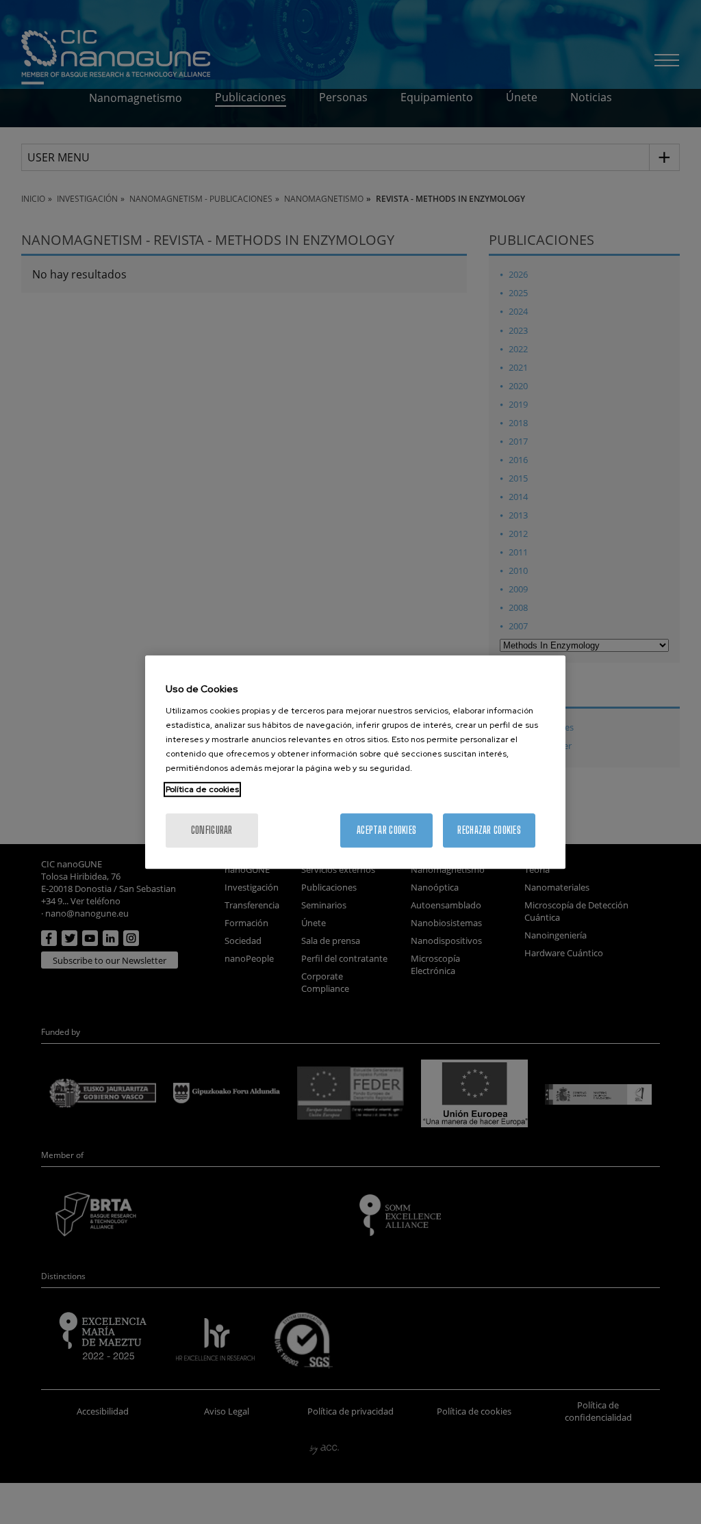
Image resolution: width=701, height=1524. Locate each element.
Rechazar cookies (488, 830)
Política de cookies (202, 789)
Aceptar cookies (386, 830)
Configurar (212, 830)
